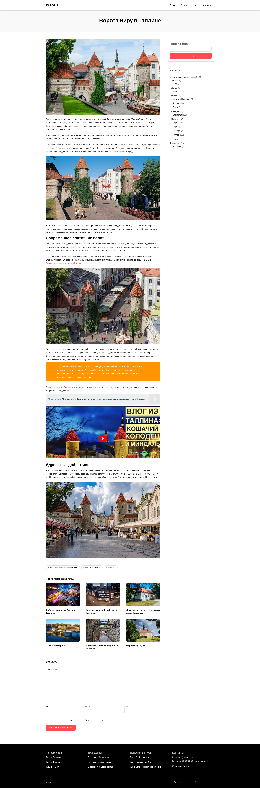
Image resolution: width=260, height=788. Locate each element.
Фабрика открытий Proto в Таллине (60, 611)
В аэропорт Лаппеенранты (100, 767)
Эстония (175, 119)
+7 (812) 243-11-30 (184, 757)
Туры (172, 5)
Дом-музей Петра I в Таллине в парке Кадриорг (143, 611)
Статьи (184, 5)
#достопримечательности (63, 567)
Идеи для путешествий (183, 782)
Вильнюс (177, 91)
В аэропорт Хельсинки (98, 757)
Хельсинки (176, 146)
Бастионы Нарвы (55, 645)
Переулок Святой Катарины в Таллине (102, 647)
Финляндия (175, 143)
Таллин (176, 135)
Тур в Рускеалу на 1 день (142, 762)
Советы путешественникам (183, 77)
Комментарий (52, 669)
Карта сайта (199, 782)
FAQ (196, 5)
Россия (174, 95)
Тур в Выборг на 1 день (141, 757)
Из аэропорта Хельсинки (99, 762)
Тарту (175, 139)
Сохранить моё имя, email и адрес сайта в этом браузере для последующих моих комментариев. (85, 720)
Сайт (126, 706)
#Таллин (110, 567)
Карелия (177, 103)
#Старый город (91, 567)
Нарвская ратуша (135, 645)
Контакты (206, 5)
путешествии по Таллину (59, 387)
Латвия (174, 80)
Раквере (176, 130)
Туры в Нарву (52, 767)
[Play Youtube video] (103, 438)
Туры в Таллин (53, 762)
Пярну (175, 126)
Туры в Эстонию (53, 757)
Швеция (175, 111)
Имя (48, 706)
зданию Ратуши (74, 263)
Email (88, 706)
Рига (175, 84)
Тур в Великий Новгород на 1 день (146, 767)
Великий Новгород (181, 99)
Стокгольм (178, 115)
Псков (175, 107)
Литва (174, 88)
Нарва (175, 122)
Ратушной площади (55, 263)
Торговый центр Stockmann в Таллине (102, 611)
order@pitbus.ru (184, 766)
